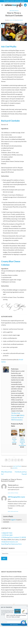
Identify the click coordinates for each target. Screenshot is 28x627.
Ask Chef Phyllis (14, 10)
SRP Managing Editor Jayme (16, 497)
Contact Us (6, 602)
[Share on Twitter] (12, 460)
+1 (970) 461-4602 (6, 535)
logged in (13, 519)
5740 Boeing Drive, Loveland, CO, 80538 (13, 537)
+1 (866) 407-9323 (6, 533)
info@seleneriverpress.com (9, 542)
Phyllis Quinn (20, 20)
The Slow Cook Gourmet (14, 441)
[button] (2, 5)
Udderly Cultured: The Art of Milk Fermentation (17, 417)
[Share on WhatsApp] (6, 460)
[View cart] (25, 5)
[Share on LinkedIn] (21, 460)
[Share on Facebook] (9, 460)
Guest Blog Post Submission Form (11, 544)
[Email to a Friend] (15, 460)
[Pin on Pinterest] (18, 460)
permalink (14, 468)
